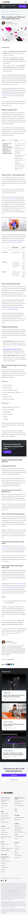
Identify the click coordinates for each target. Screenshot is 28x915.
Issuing (2, 871)
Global (21, 624)
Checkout (3, 830)
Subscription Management (6, 848)
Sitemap (19, 878)
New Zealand (20, 622)
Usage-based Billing (5, 850)
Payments (3, 865)
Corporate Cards (4, 815)
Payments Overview (5, 828)
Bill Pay (2, 820)
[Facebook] (1, 880)
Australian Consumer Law (16, 242)
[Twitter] (3, 880)
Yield (2, 807)
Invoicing (3, 846)
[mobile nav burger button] (25, 2)
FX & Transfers (4, 805)
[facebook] (7, 664)
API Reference (18, 819)
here (3, 616)
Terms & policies (18, 830)
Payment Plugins (4, 832)
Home (3, 11)
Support (16, 853)
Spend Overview (4, 813)
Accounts (3, 863)
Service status (18, 857)
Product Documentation (20, 817)
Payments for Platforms (20, 805)
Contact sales (14, 779)
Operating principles (19, 827)
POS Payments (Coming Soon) (6, 837)
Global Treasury (18, 803)
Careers (16, 834)
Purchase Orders (4, 822)
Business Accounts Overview (5, 800)
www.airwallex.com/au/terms (10, 890)
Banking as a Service (19, 801)
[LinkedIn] (5, 880)
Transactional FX (4, 867)
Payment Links (4, 834)
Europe (11, 622)
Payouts (2, 869)
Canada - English (20, 620)
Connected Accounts (5, 861)
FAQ (16, 851)
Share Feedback (18, 855)
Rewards (16, 838)
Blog (7, 11)
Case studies (17, 846)
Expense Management (6, 818)
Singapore (4, 624)
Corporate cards (13, 11)
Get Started (7, 452)
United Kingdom (9, 624)
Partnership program (19, 836)
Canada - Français (5, 622)
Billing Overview (4, 844)
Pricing (16, 811)
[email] (13, 664)
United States (17, 624)
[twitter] (9, 664)
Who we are (17, 825)
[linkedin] (11, 664)
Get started (22, 6)
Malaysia (15, 622)
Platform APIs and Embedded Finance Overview (5, 857)
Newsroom (17, 848)
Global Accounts (4, 803)
